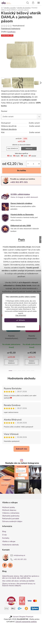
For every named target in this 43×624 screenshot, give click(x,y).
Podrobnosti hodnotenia (10, 28)
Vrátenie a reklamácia (10, 513)
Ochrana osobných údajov (12, 522)
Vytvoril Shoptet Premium (22, 616)
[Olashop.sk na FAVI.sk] (11, 601)
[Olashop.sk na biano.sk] (22, 601)
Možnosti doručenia (9, 129)
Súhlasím (22, 320)
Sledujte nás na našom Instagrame (22, 463)
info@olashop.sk (19, 555)
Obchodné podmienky (10, 516)
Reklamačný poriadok (10, 519)
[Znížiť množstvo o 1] (28, 164)
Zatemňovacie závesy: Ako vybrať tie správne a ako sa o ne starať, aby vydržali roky (20, 577)
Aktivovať (29, 149)
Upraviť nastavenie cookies (26, 621)
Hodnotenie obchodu (21, 378)
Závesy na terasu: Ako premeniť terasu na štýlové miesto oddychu (18, 585)
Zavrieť (16, 189)
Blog (4, 531)
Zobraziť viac (21, 449)
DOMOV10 (12, 149)
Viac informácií (20, 315)
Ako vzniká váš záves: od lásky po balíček (18, 581)
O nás (4, 535)
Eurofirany (11, 32)
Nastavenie (21, 327)
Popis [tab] (21, 239)
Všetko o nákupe (8, 541)
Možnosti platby (8, 508)
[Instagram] (10, 565)
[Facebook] (4, 565)
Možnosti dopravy (9, 510)
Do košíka (21, 170)
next (40, 326)
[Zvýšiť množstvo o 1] (39, 164)
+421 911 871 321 (19, 182)
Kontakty (5, 538)
